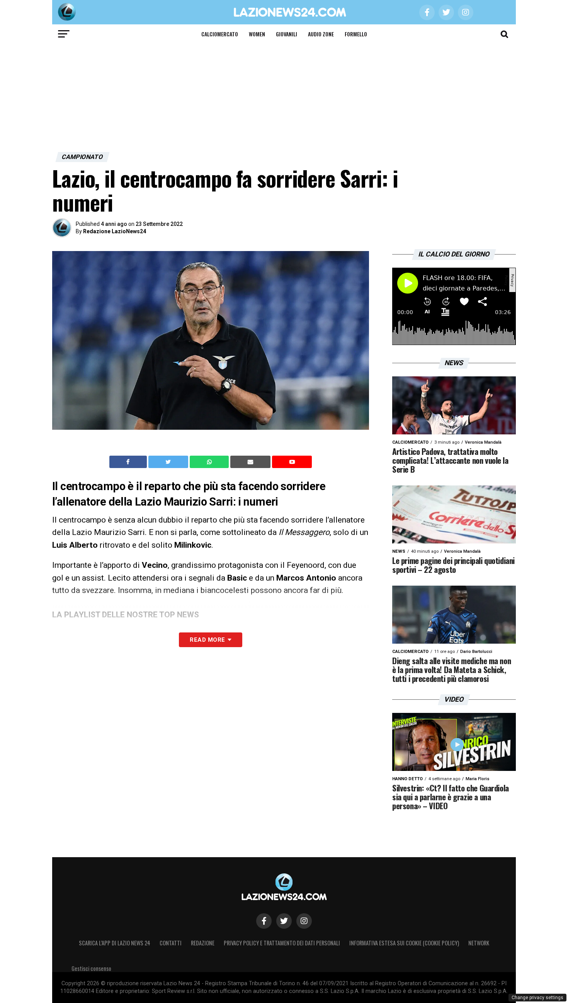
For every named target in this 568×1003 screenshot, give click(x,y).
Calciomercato (219, 34)
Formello (356, 34)
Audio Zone (321, 34)
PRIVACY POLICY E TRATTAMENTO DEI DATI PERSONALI (282, 943)
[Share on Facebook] (129, 462)
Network (478, 943)
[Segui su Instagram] (304, 921)
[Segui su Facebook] (264, 921)
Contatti (171, 943)
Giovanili (286, 34)
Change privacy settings (537, 997)
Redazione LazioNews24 (114, 231)
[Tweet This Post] (169, 462)
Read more (207, 639)
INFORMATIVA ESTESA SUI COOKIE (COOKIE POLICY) (404, 943)
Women (257, 34)
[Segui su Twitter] (284, 921)
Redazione (202, 943)
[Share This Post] (210, 462)
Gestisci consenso (91, 968)
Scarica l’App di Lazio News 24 (114, 943)
